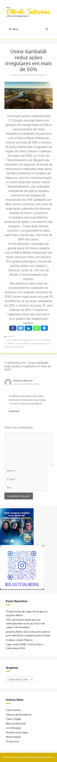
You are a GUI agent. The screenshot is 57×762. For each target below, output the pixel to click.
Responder (14, 411)
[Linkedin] (28, 328)
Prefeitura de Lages (17, 732)
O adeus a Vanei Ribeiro (19, 639)
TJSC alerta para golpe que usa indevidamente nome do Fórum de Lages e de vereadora (25, 623)
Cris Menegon (13, 727)
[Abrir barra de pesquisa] (47, 29)
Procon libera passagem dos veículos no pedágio (29, 340)
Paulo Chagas (13, 718)
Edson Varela (13, 709)
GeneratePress (46, 757)
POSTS (10, 336)
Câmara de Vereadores (18, 714)
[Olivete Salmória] (28, 11)
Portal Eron (12, 741)
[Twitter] (20, 328)
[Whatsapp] (36, 328)
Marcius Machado (16, 723)
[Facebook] (12, 328)
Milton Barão (13, 736)
